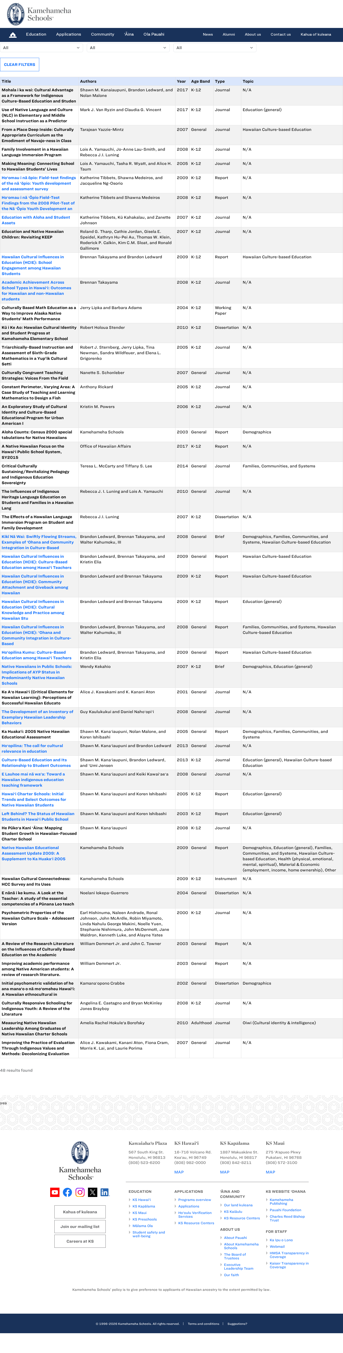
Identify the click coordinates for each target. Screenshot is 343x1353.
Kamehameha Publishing (281, 1201)
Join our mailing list (80, 1226)
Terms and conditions (203, 1323)
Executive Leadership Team (238, 1266)
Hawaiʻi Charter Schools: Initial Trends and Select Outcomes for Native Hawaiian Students (34, 799)
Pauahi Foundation (285, 1210)
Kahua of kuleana (316, 34)
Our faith (231, 1275)
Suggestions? (237, 1323)
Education (36, 34)
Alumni (229, 34)
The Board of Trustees (235, 1256)
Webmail (277, 1246)
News (208, 34)
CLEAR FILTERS (19, 64)
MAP (179, 1172)
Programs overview (194, 1200)
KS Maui (140, 1213)
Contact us (281, 34)
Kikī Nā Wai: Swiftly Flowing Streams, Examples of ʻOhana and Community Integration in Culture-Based (39, 542)
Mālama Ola (143, 1226)
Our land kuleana (238, 1205)
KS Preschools (145, 1219)
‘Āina (129, 34)
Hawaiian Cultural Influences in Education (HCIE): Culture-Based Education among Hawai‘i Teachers (36, 562)
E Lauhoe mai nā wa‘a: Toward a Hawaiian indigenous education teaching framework (33, 779)
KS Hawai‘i (142, 1200)
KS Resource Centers (196, 1223)
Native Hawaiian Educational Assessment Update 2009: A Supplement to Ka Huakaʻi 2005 (34, 853)
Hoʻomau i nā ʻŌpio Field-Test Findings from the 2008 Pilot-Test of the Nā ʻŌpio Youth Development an (38, 203)
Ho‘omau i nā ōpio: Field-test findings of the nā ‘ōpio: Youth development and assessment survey (39, 183)
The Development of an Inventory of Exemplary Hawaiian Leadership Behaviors (37, 717)
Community (102, 34)
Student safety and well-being (149, 1234)
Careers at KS (80, 1241)
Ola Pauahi (154, 34)
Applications (68, 34)
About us (253, 34)
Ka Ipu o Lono (281, 1240)
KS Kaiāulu (233, 1212)
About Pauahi (235, 1238)
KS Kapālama (144, 1206)
